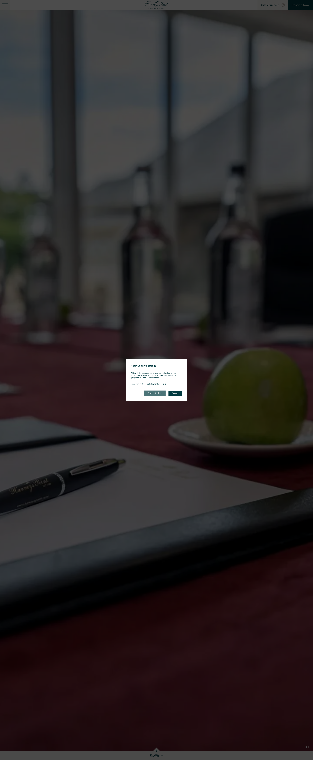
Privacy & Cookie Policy (144, 384)
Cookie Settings (155, 393)
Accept (175, 393)
